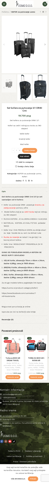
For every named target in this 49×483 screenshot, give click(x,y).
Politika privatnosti (34, 456)
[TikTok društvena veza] (14, 441)
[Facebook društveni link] (23, 180)
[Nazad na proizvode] (43, 12)
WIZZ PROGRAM (13, 370)
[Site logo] (24, 4)
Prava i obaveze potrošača (24, 461)
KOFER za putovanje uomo (23, 12)
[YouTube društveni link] (10, 441)
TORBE (17, 367)
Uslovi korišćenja (14, 456)
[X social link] (25, 180)
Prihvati (33, 479)
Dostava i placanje (33, 451)
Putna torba (9, 367)
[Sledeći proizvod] (46, 12)
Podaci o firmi (14, 451)
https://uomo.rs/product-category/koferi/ (20, 288)
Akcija (8, 363)
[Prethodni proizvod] (40, 12)
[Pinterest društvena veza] (28, 180)
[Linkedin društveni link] (31, 180)
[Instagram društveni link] (6, 441)
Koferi (24, 176)
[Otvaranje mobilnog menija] (4, 4)
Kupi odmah (24, 156)
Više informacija (18, 479)
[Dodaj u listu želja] (20, 339)
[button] (4, 44)
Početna (5, 12)
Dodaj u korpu (29, 150)
